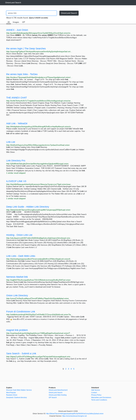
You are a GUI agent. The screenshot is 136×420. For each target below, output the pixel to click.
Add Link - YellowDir (16, 123)
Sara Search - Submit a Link (21, 353)
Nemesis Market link (17, 277)
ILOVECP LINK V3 (16, 181)
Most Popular (11, 392)
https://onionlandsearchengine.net (74, 416)
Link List (10, 142)
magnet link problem (17, 330)
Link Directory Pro (15, 160)
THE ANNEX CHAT (16, 97)
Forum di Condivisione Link (20, 311)
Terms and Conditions (99, 400)
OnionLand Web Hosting (58, 395)
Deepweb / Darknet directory (16, 397)
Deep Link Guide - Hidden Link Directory (27, 206)
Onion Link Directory (17, 295)
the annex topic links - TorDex (22, 74)
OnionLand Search (13, 2)
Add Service (95, 390)
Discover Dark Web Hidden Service (19, 390)
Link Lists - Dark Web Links (20, 256)
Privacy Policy (96, 395)
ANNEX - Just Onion (17, 30)
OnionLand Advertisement (58, 390)
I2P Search (53, 397)
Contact (94, 392)
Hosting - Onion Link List (19, 235)
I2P (23, 22)
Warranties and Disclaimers (101, 397)
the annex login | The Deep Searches (26, 48)
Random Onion (11, 395)
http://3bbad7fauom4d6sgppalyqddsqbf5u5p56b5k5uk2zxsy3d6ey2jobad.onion (74, 413)
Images (16, 22)
